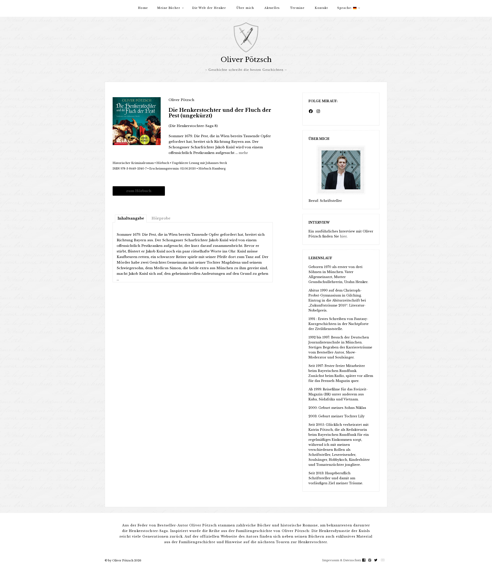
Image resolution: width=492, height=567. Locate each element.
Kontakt (321, 8)
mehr (243, 153)
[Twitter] (376, 560)
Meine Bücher (168, 8)
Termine (297, 8)
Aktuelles (272, 8)
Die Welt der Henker (209, 8)
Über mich (245, 8)
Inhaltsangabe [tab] (130, 218)
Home (143, 8)
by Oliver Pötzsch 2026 (124, 560)
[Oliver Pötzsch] (246, 37)
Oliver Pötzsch (246, 59)
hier (343, 236)
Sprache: (345, 8)
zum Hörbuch (138, 191)
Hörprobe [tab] (160, 218)
